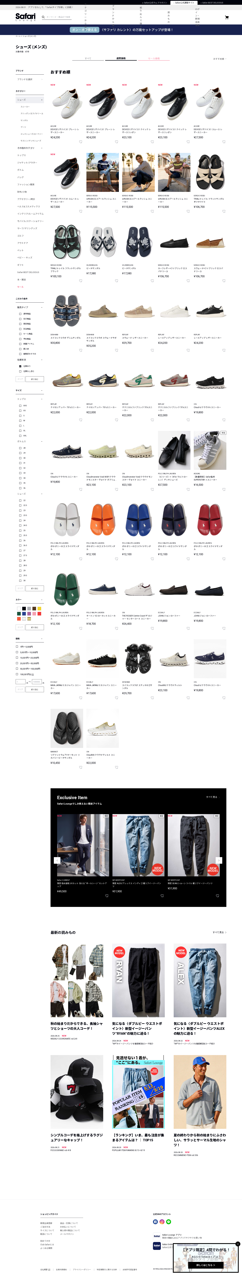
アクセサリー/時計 (26, 199)
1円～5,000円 (26, 647)
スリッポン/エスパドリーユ (32, 114)
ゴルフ (20, 236)
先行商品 (27, 319)
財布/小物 (22, 192)
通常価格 (121, 58)
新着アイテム (28, 344)
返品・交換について (69, 1223)
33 (24, 473)
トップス (21, 155)
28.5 (25, 565)
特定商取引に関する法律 (107, 1270)
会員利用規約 (61, 1270)
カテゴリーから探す (85, 17)
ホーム (18, 36)
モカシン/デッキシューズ (31, 141)
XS (24, 411)
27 (24, 550)
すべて (88, 58)
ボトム (20, 170)
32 (24, 468)
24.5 (25, 525)
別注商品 (27, 329)
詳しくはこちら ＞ (205, 1265)
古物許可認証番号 (130, 1270)
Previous (57, 860)
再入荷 (26, 349)
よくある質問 (46, 1248)
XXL (25, 436)
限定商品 (27, 324)
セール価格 (154, 58)
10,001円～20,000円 (29, 658)
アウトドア (22, 243)
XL (24, 431)
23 (24, 510)
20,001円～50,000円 (29, 663)
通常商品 (27, 314)
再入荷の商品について (70, 1230)
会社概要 (44, 1270)
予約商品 (27, 339)
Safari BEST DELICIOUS (28, 272)
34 (24, 478)
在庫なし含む (28, 371)
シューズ (21, 100)
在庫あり (27, 366)
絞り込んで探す (141, 17)
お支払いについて (68, 1227)
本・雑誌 (21, 279)
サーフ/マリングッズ (27, 228)
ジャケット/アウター (27, 162)
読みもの (169, 17)
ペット (20, 250)
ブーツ (23, 127)
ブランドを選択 (24, 79)
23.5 (25, 515)
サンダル (24, 120)
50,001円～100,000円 (30, 669)
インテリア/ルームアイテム (30, 214)
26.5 (25, 545)
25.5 (25, 535)
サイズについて (47, 1230)
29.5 (25, 575)
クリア (20, 379)
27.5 (25, 555)
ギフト (20, 265)
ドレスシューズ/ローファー (32, 134)
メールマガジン (67, 1234)
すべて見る (211, 797)
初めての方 (45, 1241)
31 (24, 463)
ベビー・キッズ (24, 257)
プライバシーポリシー (82, 1270)
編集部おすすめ (29, 354)
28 (24, 448)
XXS (25, 406)
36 (24, 488)
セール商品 (27, 334)
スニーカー (25, 107)
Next (219, 860)
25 (24, 530)
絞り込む (34, 379)
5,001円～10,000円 (29, 652)
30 (24, 458)
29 (24, 453)
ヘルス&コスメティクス (28, 206)
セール (20, 287)
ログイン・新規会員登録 (197, 17)
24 (24, 520)
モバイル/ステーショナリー (30, 221)
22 (24, 500)
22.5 (25, 505)
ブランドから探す (113, 17)
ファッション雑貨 (25, 184)
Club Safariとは (47, 1244)
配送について (46, 1234)
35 (24, 483)
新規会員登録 (46, 1223)
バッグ (20, 177)
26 (24, 540)
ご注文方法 (45, 1227)
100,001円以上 (27, 674)
